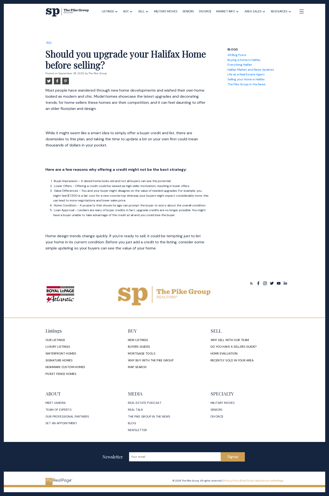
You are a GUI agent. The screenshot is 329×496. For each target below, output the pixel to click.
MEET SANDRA (56, 403)
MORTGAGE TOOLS (141, 353)
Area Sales (253, 11)
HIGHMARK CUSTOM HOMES (65, 367)
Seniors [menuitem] (188, 11)
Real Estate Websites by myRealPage (262, 480)
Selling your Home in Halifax (246, 79)
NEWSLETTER (137, 430)
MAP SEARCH (137, 367)
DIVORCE (217, 417)
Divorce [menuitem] (205, 11)
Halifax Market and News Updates (251, 70)
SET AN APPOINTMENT (61, 423)
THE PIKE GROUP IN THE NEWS (149, 417)
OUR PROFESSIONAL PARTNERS (67, 417)
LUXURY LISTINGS (58, 347)
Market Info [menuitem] (225, 11)
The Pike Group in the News (246, 84)
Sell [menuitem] (141, 11)
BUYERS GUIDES (139, 347)
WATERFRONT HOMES (61, 353)
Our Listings (55, 340)
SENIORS (217, 410)
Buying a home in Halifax (244, 60)
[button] (251, 283)
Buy (126, 11)
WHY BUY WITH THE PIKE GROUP (151, 360)
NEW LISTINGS (138, 340)
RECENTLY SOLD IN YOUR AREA (232, 360)
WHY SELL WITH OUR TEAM (230, 340)
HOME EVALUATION (224, 353)
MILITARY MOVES (223, 403)
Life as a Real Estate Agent (246, 74)
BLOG (132, 423)
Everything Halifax (240, 65)
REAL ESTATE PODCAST (144, 403)
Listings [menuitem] (108, 11)
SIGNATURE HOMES (59, 360)
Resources (279, 11)
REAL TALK (135, 410)
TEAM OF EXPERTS (59, 410)
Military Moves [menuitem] (165, 11)
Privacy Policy (232, 480)
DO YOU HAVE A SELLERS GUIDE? (234, 347)
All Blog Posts (237, 55)
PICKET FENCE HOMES (61, 374)
